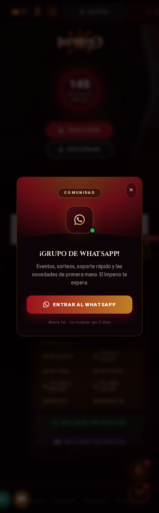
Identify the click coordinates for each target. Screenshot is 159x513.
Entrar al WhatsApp (84, 304)
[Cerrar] (131, 190)
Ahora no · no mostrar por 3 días (79, 322)
